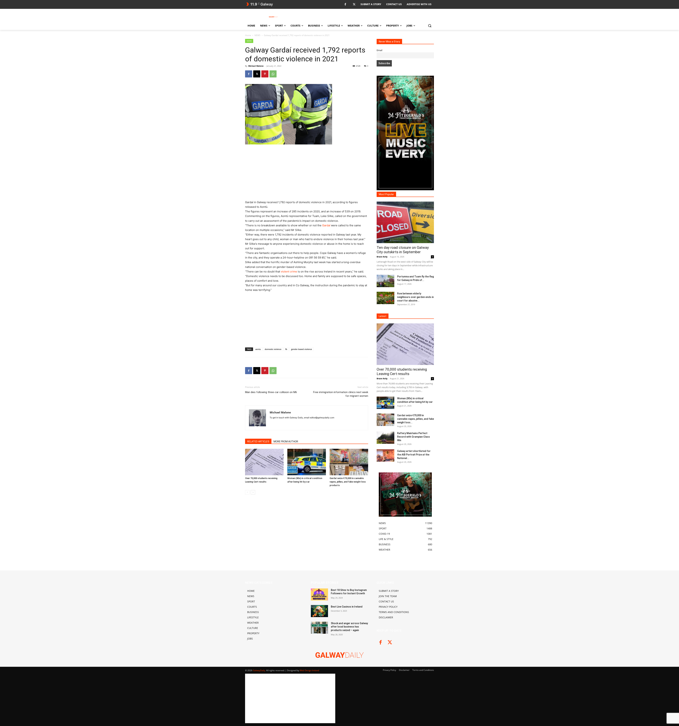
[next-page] (253, 492)
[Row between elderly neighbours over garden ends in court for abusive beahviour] (385, 298)
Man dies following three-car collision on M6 (271, 392)
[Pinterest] (264, 73)
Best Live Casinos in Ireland (346, 606)
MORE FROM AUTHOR (286, 441)
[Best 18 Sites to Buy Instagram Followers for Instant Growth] (319, 594)
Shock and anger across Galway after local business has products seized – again (349, 627)
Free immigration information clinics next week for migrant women (340, 394)
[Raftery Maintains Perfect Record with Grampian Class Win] (385, 437)
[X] (354, 4)
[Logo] (273, 17)
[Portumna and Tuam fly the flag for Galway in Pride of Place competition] (385, 281)
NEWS (257, 35)
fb (286, 349)
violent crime (289, 271)
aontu (258, 349)
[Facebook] (345, 4)
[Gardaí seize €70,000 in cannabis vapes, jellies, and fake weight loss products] (349, 462)
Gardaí (326, 225)
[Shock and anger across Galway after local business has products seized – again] (319, 628)
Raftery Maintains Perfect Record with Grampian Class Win (413, 437)
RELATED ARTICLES (258, 441)
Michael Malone (256, 66)
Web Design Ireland (309, 670)
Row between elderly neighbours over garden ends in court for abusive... (415, 297)
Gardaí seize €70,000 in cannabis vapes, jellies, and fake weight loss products (348, 482)
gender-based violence (301, 349)
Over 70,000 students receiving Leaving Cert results (402, 371)
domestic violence (273, 349)
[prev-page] (247, 492)
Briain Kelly (382, 256)
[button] (429, 25)
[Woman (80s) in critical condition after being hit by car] (306, 462)
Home (248, 35)
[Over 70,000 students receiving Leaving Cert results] (264, 462)
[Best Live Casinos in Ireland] (319, 611)
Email (379, 50)
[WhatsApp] (273, 73)
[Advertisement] (306, 174)
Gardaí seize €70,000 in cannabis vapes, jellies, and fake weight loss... (415, 419)
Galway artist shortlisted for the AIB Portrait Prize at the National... (414, 455)
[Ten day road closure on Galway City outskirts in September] (405, 222)
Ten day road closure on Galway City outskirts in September (403, 249)
